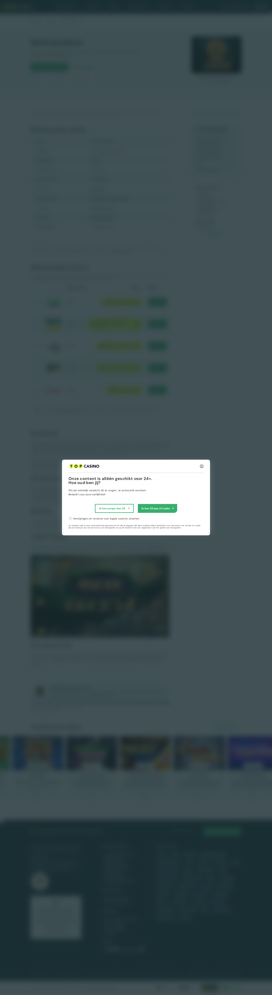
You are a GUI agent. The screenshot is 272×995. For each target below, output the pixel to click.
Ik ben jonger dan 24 (112, 508)
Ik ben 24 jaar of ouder (156, 508)
